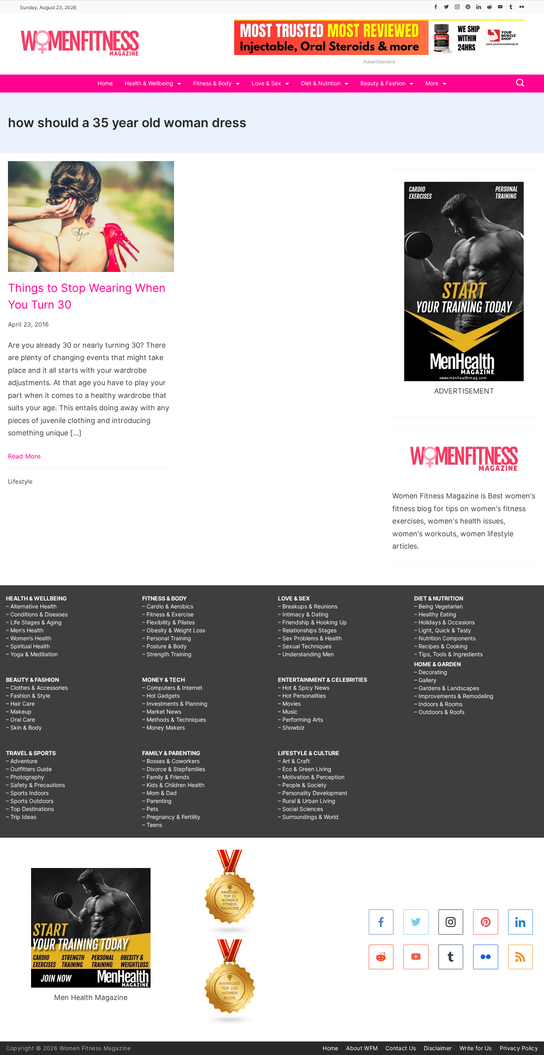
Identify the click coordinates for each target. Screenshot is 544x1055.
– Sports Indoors (27, 792)
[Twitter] (446, 6)
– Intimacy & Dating (303, 614)
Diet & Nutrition (320, 83)
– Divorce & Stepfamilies (173, 769)
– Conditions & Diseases (37, 614)
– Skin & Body (24, 727)
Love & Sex (266, 83)
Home (105, 83)
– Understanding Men (306, 654)
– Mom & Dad (159, 792)
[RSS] (520, 957)
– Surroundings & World (308, 816)
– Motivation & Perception (311, 777)
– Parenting (157, 800)
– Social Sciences (300, 808)
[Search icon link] (518, 84)
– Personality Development (312, 792)
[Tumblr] (511, 6)
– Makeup (18, 711)
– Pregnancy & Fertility (171, 816)
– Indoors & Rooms (438, 704)
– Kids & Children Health (173, 784)
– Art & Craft (294, 761)
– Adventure (21, 761)
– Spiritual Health (28, 646)
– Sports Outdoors (29, 800)
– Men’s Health (24, 630)
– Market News (161, 711)
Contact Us (400, 1048)
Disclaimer (438, 1048)
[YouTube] (500, 6)
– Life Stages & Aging (34, 622)
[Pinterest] (468, 6)
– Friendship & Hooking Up (312, 622)
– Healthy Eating (435, 614)
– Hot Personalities (302, 695)
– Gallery (425, 680)
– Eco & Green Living (304, 769)
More (431, 83)
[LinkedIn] (478, 6)
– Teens (152, 824)
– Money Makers (163, 727)
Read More (24, 456)
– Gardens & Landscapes (446, 688)
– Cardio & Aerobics (167, 606)
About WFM (362, 1048)
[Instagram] (457, 6)
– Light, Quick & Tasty (442, 630)
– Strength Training (167, 654)
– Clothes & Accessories (37, 687)
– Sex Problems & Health (310, 638)
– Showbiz (291, 727)
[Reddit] (489, 6)
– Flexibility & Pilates (168, 622)
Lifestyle (20, 481)
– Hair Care (20, 703)
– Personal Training (166, 638)
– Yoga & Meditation (32, 654)
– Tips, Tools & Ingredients (448, 654)
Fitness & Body (212, 83)
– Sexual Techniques (304, 646)
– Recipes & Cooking (441, 646)
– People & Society (302, 784)
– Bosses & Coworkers (171, 761)
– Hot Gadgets (161, 695)
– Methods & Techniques (174, 719)
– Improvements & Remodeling (453, 696)
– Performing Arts (300, 719)
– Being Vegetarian (438, 606)
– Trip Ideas (21, 816)
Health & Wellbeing (149, 83)
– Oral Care (20, 719)
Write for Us (476, 1048)
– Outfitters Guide (29, 769)
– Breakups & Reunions (307, 606)
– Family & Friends (165, 777)
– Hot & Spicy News (303, 687)
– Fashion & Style (28, 695)
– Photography (25, 777)
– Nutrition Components (445, 638)
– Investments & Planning (174, 703)
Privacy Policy (519, 1048)
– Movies (289, 703)
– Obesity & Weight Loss (173, 630)
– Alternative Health (31, 606)
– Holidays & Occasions (444, 622)
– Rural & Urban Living (306, 800)
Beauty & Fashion (382, 83)
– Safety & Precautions (35, 784)
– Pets (150, 808)
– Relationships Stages (307, 630)
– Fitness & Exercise (168, 614)
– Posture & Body (164, 646)
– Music (287, 711)
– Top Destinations (30, 808)
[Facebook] (435, 6)
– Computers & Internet (172, 687)
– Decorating (430, 672)
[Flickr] (521, 6)
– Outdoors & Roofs (439, 712)
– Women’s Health (28, 638)
